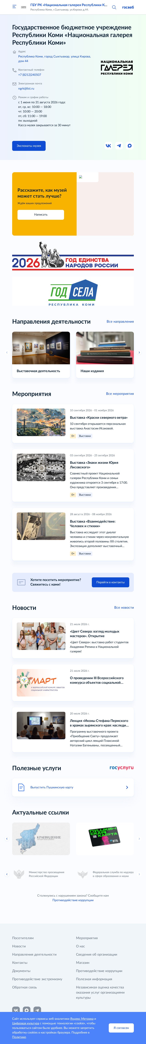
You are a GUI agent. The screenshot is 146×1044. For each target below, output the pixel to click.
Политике (19, 1037)
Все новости (124, 607)
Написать (41, 214)
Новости (19, 946)
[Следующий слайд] (139, 352)
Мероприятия (87, 938)
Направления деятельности (34, 954)
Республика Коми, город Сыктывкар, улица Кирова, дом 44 (54, 59)
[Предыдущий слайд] (7, 838)
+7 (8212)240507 (29, 74)
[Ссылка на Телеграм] (119, 146)
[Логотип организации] (23, 7)
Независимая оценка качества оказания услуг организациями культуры (100, 993)
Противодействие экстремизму (37, 979)
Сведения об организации (96, 954)
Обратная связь (24, 987)
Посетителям (23, 938)
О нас (80, 946)
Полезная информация (94, 979)
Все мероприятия (120, 394)
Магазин (82, 963)
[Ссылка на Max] (130, 146)
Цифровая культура (25, 1023)
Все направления (120, 321)
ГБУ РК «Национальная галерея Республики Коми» (71, 5)
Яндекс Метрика (82, 1018)
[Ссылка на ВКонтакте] (16, 1010)
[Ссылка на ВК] (109, 146)
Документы (21, 971)
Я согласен (121, 1027)
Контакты (19, 963)
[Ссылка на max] (26, 1010)
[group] (41, 839)
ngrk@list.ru (26, 88)
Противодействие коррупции (73, 900)
